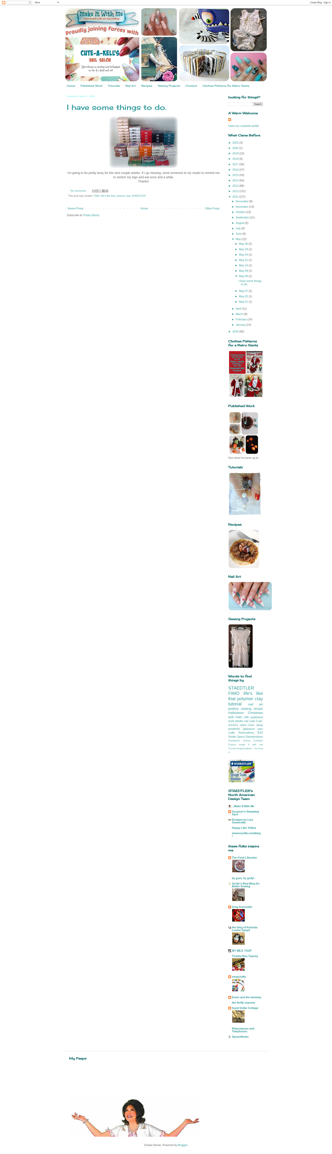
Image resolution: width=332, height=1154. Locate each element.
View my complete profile (243, 125)
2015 (235, 175)
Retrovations (246, 732)
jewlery (233, 708)
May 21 (244, 260)
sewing (246, 708)
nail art (255, 704)
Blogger (182, 1145)
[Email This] (93, 191)
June (239, 233)
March (240, 314)
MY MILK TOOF (242, 950)
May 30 (244, 243)
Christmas (255, 713)
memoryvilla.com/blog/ (246, 834)
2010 (235, 331)
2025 (235, 142)
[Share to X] (100, 191)
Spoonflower (240, 1036)
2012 (235, 191)
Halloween (236, 713)
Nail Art (130, 85)
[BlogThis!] (97, 191)
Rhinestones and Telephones (243, 1030)
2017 (235, 164)
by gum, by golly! (243, 878)
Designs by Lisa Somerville (242, 821)
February (241, 319)
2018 (235, 158)
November (242, 206)
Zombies (258, 740)
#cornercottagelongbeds (240, 748)
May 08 (244, 276)
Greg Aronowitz (242, 906)
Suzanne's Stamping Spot (245, 813)
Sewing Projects (169, 85)
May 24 (244, 254)
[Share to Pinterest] (107, 191)
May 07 (244, 291)
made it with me (251, 744)
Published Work (91, 85)
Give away (255, 725)
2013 (235, 185)
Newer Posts (75, 208)
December (242, 201)
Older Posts (212, 208)
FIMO (97, 195)
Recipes (146, 85)
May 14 (244, 265)
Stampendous (254, 736)
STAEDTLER (139, 195)
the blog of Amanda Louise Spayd (244, 929)
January (241, 324)
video (243, 725)
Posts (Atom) (91, 215)
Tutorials (114, 85)
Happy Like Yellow (244, 827)
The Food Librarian (244, 857)
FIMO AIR (242, 717)
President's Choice (239, 740)
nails (252, 721)
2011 (235, 196)
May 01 (244, 301)
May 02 (244, 296)
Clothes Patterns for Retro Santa (226, 85)
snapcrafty (239, 976)
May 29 (244, 249)
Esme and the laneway (246, 997)
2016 (235, 169)
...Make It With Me (243, 806)
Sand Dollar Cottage (245, 1008)
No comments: (79, 190)
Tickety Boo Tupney (245, 956)
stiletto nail (241, 721)
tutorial (235, 703)
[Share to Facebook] (103, 191)
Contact (191, 85)
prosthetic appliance (241, 728)
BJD (260, 732)
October (241, 212)
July (238, 228)
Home (71, 85)
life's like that (108, 195)
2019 (235, 153)
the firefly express (243, 1002)
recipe (258, 708)
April (239, 308)
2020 (235, 148)
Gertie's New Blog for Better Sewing (246, 885)
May (239, 239)
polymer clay (123, 195)
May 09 (244, 270)
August (240, 223)
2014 (235, 180)
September (243, 217)
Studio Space (236, 736)
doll (230, 717)
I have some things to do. (117, 107)
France (232, 744)
